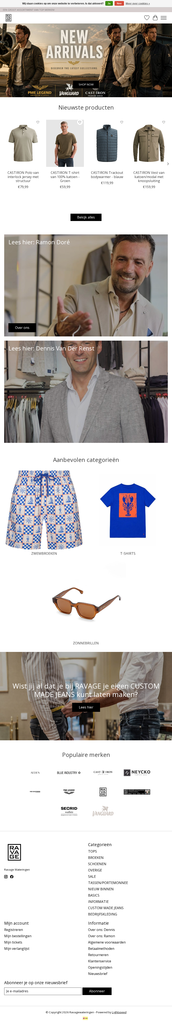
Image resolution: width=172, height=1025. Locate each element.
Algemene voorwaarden (107, 942)
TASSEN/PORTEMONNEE (108, 882)
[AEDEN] (35, 773)
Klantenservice (99, 961)
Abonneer (97, 991)
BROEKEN (96, 857)
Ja (109, 3)
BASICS (93, 895)
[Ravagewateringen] (8, 17)
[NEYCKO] (137, 773)
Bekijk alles (86, 217)
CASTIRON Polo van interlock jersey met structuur (23, 176)
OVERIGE (95, 870)
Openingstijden (100, 967)
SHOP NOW (86, 84)
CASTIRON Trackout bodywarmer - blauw (107, 174)
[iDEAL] (85, 1019)
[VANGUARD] (103, 811)
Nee (119, 3)
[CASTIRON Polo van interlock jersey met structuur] (23, 143)
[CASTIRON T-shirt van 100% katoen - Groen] (65, 143)
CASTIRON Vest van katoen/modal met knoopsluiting (148, 176)
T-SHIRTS (128, 553)
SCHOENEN (97, 864)
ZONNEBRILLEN (86, 643)
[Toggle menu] (163, 18)
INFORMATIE (98, 901)
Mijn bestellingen (17, 936)
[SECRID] (69, 811)
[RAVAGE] (103, 792)
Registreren (13, 929)
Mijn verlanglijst (16, 948)
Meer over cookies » (138, 3)
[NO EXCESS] (35, 792)
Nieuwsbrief (97, 973)
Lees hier (86, 707)
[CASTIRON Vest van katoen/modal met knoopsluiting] (149, 143)
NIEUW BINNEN (101, 889)
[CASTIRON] (103, 773)
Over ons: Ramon (101, 936)
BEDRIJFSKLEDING (102, 914)
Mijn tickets (13, 942)
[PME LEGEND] (69, 792)
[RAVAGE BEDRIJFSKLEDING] (137, 792)
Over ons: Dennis (101, 929)
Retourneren (98, 955)
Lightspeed (119, 1012)
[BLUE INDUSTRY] (69, 773)
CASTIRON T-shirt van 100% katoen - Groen (65, 176)
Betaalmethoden (101, 948)
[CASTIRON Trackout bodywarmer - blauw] (107, 143)
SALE (92, 876)
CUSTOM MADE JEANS (106, 908)
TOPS (92, 851)
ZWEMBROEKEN (44, 553)
